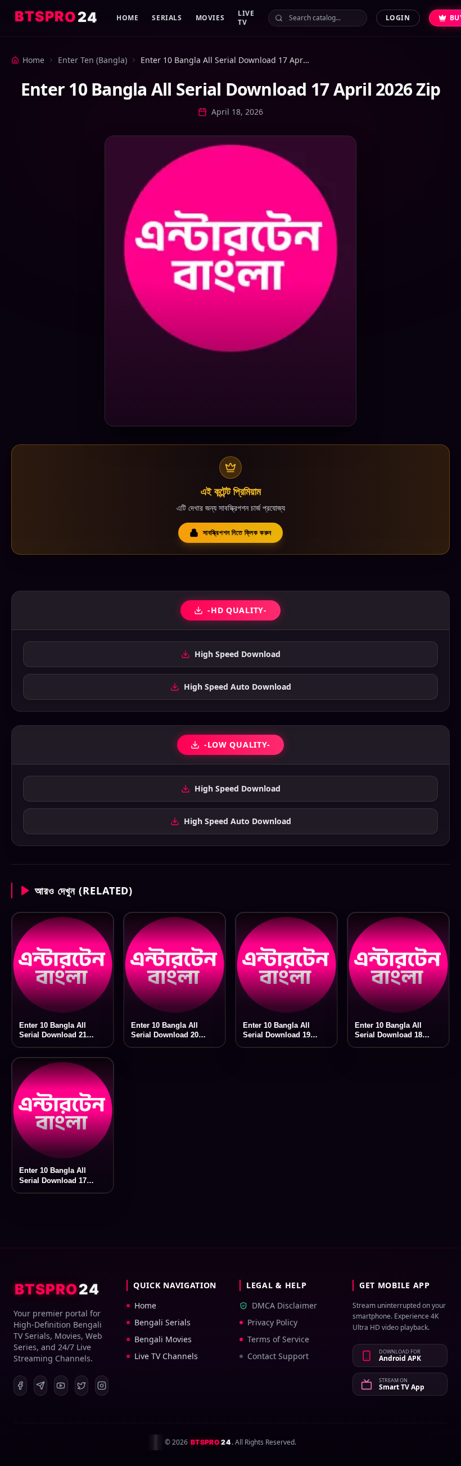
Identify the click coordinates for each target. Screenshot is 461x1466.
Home (127, 18)
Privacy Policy (272, 1322)
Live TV (246, 17)
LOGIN (398, 18)
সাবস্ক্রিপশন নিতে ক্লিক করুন (237, 532)
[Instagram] (102, 1385)
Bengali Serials (162, 1322)
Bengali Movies (163, 1339)
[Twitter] (81, 1385)
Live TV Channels (166, 1356)
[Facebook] (20, 1385)
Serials (167, 18)
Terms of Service (278, 1339)
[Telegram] (40, 1385)
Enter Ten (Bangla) (92, 60)
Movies (210, 18)
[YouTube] (60, 1385)
